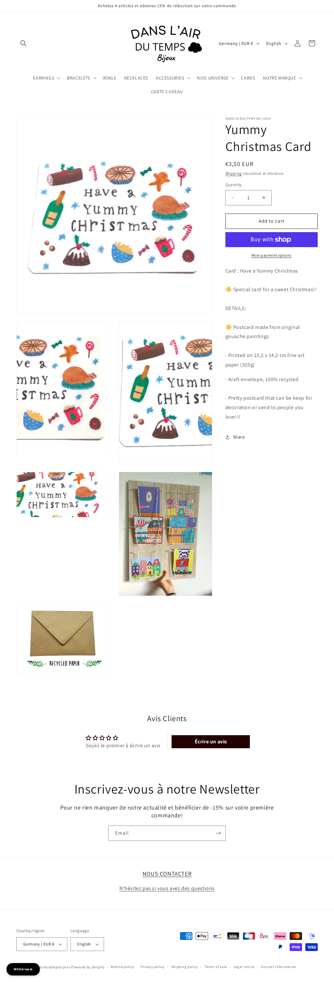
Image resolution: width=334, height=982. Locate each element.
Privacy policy (153, 966)
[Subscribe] (218, 833)
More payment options (271, 255)
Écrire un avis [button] (211, 741)
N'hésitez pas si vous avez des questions (167, 888)
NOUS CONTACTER (167, 873)
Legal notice (244, 966)
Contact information (278, 966)
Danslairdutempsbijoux (50, 967)
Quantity (233, 184)
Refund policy (122, 966)
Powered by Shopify (88, 967)
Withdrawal (23, 969)
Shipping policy (184, 966)
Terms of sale (216, 966)
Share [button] (239, 437)
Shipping (233, 173)
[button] (23, 43)
